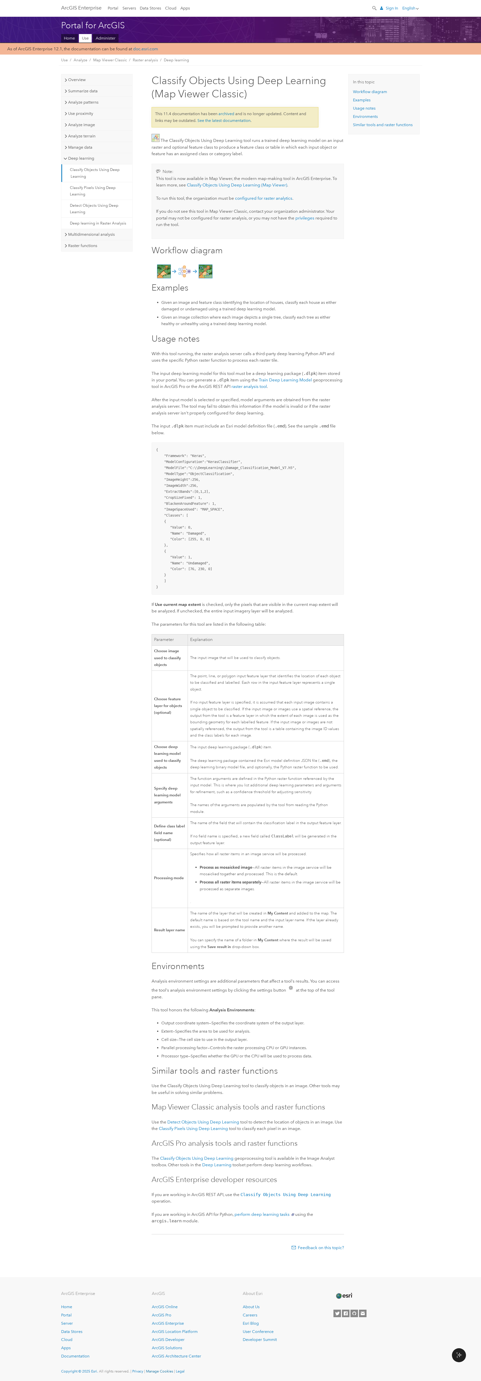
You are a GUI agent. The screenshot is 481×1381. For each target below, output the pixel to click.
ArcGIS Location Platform (175, 1331)
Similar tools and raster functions (383, 124)
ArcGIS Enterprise (81, 8)
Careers (250, 1315)
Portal (113, 8)
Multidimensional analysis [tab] (91, 234)
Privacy (137, 1371)
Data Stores (150, 8)
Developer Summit (260, 1339)
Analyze (80, 60)
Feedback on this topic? (321, 1247)
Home (69, 38)
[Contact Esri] (363, 1313)
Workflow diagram (370, 91)
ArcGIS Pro (161, 1315)
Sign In (392, 8)
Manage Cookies (159, 1371)
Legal (180, 1371)
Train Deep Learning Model (285, 379)
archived (226, 113)
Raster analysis (145, 60)
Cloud (170, 8)
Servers (129, 8)
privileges (304, 217)
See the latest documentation (224, 120)
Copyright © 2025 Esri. (79, 1371)
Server (67, 1323)
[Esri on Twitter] (337, 1313)
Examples (362, 100)
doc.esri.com (145, 48)
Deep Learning (216, 1164)
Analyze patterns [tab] (83, 102)
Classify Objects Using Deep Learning (95, 172)
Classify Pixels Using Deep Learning (93, 190)
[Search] (375, 8)
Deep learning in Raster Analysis (98, 223)
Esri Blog (251, 1323)
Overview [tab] (77, 79)
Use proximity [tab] (80, 113)
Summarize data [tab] (83, 91)
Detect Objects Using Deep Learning (94, 208)
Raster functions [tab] (82, 245)
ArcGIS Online (165, 1306)
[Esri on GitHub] (354, 1313)
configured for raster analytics (263, 198)
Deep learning (176, 60)
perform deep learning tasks (262, 1214)
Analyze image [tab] (81, 124)
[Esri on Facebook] (345, 1313)
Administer (105, 38)
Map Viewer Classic (110, 60)
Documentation (75, 1356)
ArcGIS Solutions (167, 1347)
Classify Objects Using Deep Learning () (237, 184)
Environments (365, 116)
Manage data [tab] (80, 147)
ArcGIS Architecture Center (176, 1356)
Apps (185, 8)
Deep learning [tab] (81, 158)
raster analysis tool (249, 386)
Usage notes (364, 108)
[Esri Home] (344, 1296)
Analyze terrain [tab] (81, 136)
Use (85, 38)
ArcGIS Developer (168, 1339)
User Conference (258, 1331)
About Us (251, 1306)
